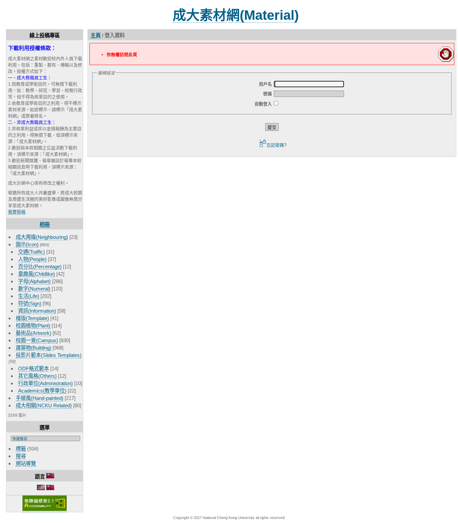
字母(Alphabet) (34, 281)
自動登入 (263, 103)
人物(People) (32, 259)
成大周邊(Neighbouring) (42, 237)
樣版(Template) (32, 318)
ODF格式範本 (33, 368)
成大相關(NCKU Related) (44, 405)
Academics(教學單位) (42, 391)
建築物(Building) (33, 348)
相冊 (45, 224)
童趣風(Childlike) (36, 274)
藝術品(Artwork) (33, 333)
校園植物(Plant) (33, 325)
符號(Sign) (29, 303)
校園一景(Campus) (37, 340)
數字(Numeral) (34, 289)
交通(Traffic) (31, 252)
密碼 (267, 93)
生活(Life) (28, 296)
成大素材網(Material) (236, 15)
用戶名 (265, 84)
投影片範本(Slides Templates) (48, 355)
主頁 (96, 35)
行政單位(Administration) (45, 383)
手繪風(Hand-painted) (39, 398)
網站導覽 (26, 463)
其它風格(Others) (37, 376)
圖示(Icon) (27, 244)
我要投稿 (16, 211)
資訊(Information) (37, 311)
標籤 (21, 449)
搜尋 (21, 456)
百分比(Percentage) (40, 266)
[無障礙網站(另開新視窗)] (44, 509)
